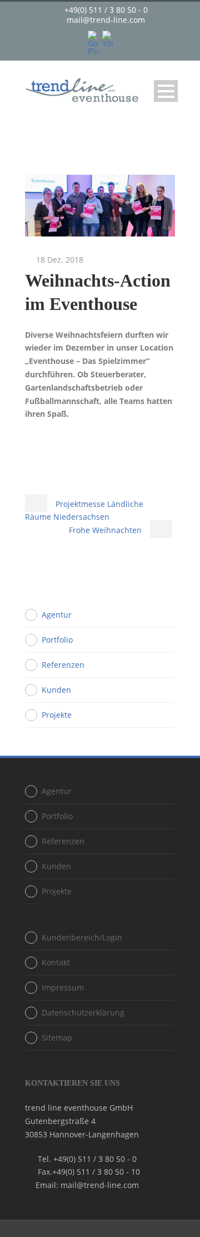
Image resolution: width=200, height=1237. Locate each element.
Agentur (57, 614)
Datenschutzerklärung (83, 1012)
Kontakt (56, 962)
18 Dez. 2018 (59, 259)
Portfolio (57, 639)
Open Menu (166, 91)
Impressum (63, 987)
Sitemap (57, 1037)
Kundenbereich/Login (82, 937)
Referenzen (63, 664)
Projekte (57, 714)
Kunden (56, 689)
